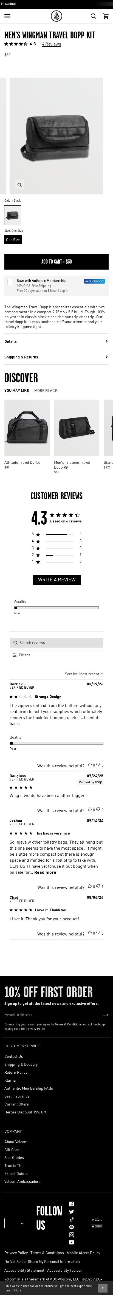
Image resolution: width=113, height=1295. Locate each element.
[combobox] (84, 674)
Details (10, 341)
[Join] (101, 1014)
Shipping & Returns (21, 356)
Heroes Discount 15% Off (25, 1111)
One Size (13, 239)
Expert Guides (16, 1173)
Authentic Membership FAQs (28, 1087)
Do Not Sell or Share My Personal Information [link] (42, 1261)
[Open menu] (7, 16)
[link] (71, 1203)
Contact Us (13, 1056)
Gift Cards (12, 1149)
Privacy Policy (35, 1029)
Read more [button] (45, 872)
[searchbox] (56, 643)
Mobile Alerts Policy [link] (83, 1252)
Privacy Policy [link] (16, 1252)
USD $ (14, 1223)
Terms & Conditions (68, 1024)
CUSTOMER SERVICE (22, 1045)
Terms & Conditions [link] (47, 1252)
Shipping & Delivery (21, 1064)
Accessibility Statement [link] (24, 1270)
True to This (14, 1165)
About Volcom (15, 1141)
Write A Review (56, 580)
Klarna (10, 1080)
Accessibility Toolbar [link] (64, 1270)
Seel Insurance (16, 1095)
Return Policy (15, 1072)
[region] (56, 535)
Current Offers (16, 1103)
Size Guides (14, 1157)
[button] (90, 764)
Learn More (13, 1290)
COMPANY (13, 1131)
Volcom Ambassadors (22, 1181)
